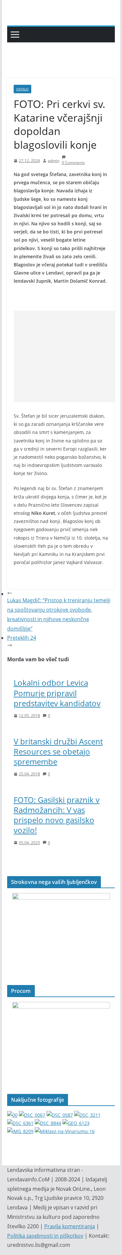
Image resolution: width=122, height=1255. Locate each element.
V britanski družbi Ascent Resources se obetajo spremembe (58, 751)
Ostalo (22, 89)
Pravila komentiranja (69, 1226)
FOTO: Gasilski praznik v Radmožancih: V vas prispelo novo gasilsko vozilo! (57, 815)
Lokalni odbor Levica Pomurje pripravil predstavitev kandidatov (57, 692)
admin (53, 160)
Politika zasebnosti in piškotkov (45, 1235)
